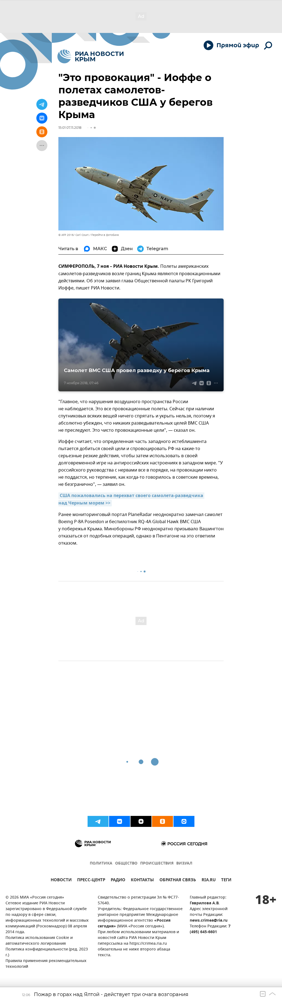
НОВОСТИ (61, 880)
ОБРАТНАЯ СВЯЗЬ (177, 880)
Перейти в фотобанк (105, 235)
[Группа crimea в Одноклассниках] (162, 821)
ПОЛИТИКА (101, 863)
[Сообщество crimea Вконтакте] (119, 821)
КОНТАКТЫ (142, 880)
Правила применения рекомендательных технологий (46, 964)
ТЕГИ (226, 880)
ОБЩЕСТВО (126, 863)
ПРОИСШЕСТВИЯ (156, 863)
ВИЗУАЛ (184, 863)
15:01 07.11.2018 (70, 128)
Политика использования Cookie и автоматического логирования (39, 941)
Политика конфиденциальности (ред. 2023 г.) (47, 952)
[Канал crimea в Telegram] (98, 821)
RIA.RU (209, 880)
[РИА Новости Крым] (90, 56)
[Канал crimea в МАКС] (183, 821)
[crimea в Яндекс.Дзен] (141, 821)
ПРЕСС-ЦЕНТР (91, 880)
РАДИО (118, 880)
